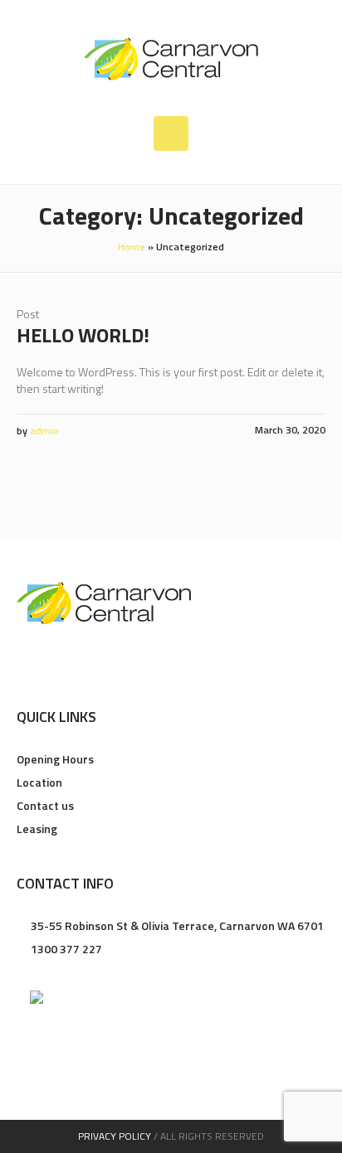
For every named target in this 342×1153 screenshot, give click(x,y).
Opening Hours (55, 759)
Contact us (45, 805)
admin (44, 430)
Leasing (37, 828)
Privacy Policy (114, 1136)
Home (131, 246)
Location (39, 782)
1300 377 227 (66, 948)
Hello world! (83, 335)
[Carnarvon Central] (171, 58)
